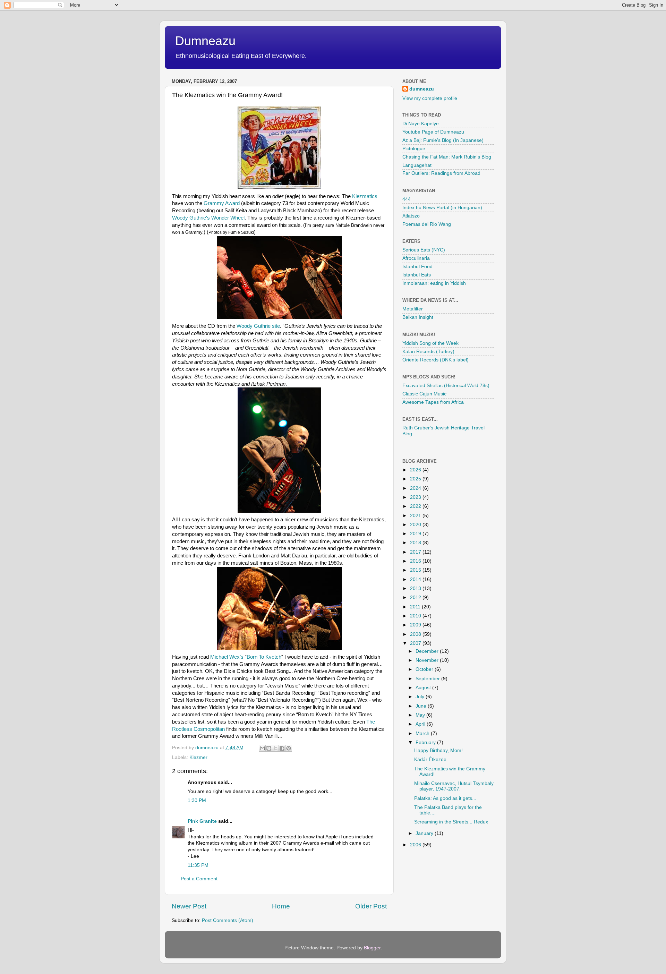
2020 (416, 524)
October (425, 669)
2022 (416, 506)
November (428, 660)
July (421, 696)
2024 (416, 488)
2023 (416, 497)
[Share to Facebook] (282, 748)
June (422, 706)
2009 (416, 624)
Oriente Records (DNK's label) (435, 359)
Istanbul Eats (416, 274)
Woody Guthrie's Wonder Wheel (208, 218)
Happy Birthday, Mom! (438, 750)
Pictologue (413, 148)
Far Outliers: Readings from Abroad (441, 173)
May (421, 715)
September (428, 678)
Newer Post (189, 906)
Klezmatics (364, 196)
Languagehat (417, 165)
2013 (416, 588)
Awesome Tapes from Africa (433, 402)
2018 (416, 542)
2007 (416, 643)
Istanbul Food (417, 266)
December (428, 651)
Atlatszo (411, 216)
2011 (416, 606)
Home (281, 906)
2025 (416, 478)
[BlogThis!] (268, 748)
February (426, 742)
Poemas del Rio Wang (426, 224)
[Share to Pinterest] (288, 748)
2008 (416, 634)
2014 (416, 579)
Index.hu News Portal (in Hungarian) (442, 207)
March (423, 733)
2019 (416, 533)
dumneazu (421, 89)
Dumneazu (205, 41)
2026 (416, 469)
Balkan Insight (417, 317)
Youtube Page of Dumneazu (433, 132)
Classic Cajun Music (424, 393)
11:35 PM (198, 865)
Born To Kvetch (264, 657)
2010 (416, 615)
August (424, 687)
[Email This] (262, 748)
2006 (416, 844)
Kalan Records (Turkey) (428, 351)
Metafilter (412, 308)
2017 (416, 552)
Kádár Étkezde (430, 759)
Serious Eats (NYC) (423, 250)
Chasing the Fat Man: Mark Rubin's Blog (446, 157)
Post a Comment (199, 878)
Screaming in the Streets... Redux (451, 822)
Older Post (371, 906)
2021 (416, 515)
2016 (416, 561)
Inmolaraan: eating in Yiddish (434, 283)
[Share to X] (275, 748)
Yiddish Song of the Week (430, 343)
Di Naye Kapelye (420, 123)
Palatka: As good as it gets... (445, 798)
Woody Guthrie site (258, 326)
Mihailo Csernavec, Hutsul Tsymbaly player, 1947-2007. (454, 786)
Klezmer (198, 757)
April (421, 724)
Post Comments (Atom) (227, 920)
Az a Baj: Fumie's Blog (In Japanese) (443, 140)
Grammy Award (222, 203)
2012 (416, 597)
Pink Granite (202, 821)
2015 (416, 570)
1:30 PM (197, 800)
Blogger (372, 947)
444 (406, 199)
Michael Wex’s (227, 657)
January (425, 833)
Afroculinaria (416, 258)
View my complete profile (429, 98)
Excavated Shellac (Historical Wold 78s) (445, 385)
